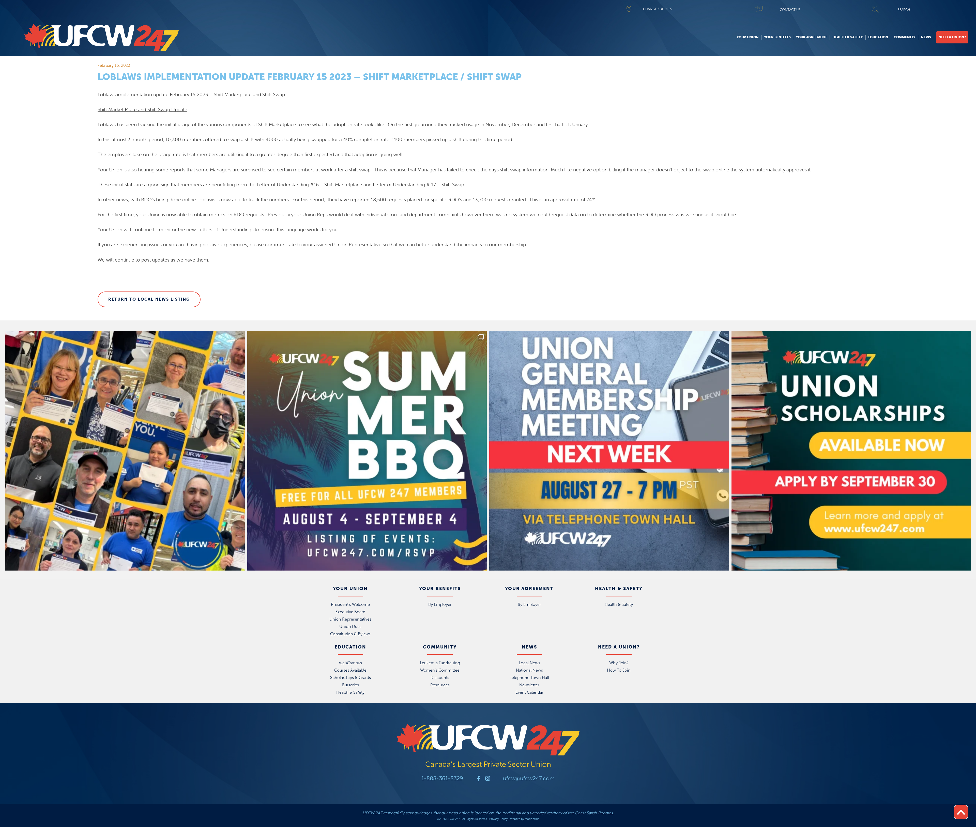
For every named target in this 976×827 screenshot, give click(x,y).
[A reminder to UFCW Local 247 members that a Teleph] (609, 451)
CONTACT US (790, 10)
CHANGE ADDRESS (657, 9)
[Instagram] (487, 778)
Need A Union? (952, 37)
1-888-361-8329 (442, 778)
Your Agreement (811, 37)
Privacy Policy (498, 819)
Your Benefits (777, 37)
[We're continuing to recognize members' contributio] (125, 451)
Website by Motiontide (524, 819)
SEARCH (904, 10)
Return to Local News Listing (149, 299)
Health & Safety (847, 37)
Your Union (748, 37)
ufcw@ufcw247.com (529, 778)
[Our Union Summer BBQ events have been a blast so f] (367, 451)
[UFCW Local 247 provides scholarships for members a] (851, 451)
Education (878, 37)
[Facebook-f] (478, 778)
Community (905, 37)
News (926, 37)
